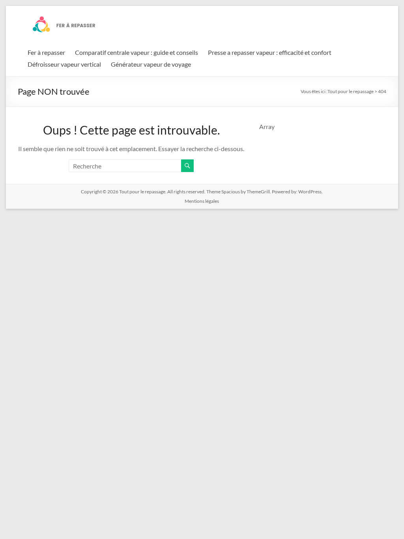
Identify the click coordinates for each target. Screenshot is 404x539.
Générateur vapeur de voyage (151, 64)
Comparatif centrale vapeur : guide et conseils (136, 52)
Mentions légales (202, 201)
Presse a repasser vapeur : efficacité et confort (269, 52)
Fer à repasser (46, 52)
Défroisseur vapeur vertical (64, 64)
